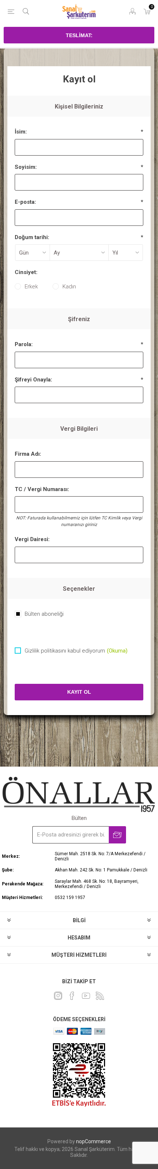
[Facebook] (72, 996)
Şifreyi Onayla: (33, 379)
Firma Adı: (28, 454)
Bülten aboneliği (44, 614)
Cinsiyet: (26, 272)
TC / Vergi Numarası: (42, 489)
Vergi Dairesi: (32, 539)
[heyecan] (58, 996)
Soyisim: (26, 167)
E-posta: (25, 202)
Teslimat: (79, 35)
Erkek (31, 286)
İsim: (21, 131)
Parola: (24, 344)
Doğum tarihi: (32, 237)
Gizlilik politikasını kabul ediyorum (65, 650)
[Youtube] (86, 996)
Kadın (69, 286)
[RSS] (100, 996)
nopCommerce (93, 1141)
